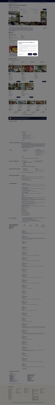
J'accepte (35, 54)
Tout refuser (30, 54)
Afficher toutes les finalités (21, 54)
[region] (27, 48)
